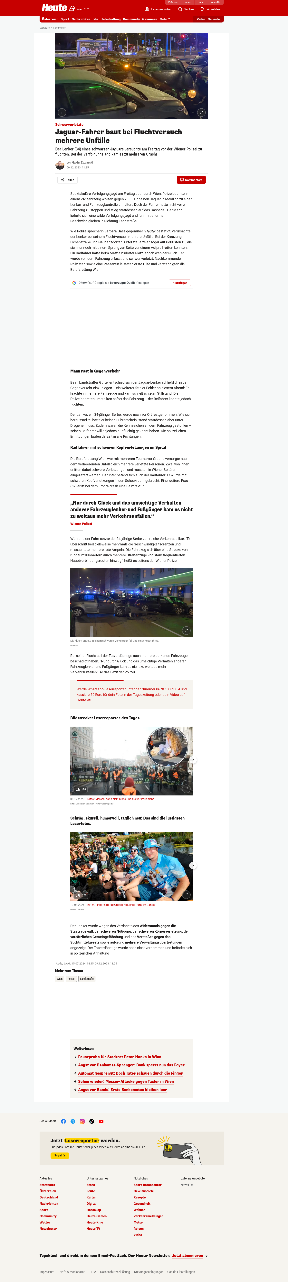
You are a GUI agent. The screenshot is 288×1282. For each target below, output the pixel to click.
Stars (91, 1185)
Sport (65, 19)
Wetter (45, 1222)
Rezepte (140, 1197)
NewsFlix (187, 1185)
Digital (92, 1204)
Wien (59, 979)
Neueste (213, 19)
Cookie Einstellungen (181, 1272)
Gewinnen (149, 19)
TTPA (92, 1272)
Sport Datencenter (148, 1185)
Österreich (50, 19)
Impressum (47, 1272)
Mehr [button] (163, 19)
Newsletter (48, 1229)
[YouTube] (101, 1121)
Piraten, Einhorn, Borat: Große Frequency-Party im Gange (120, 904)
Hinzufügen (179, 283)
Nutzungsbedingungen (148, 1272)
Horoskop (94, 1210)
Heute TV (93, 1229)
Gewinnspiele (144, 1191)
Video (201, 19)
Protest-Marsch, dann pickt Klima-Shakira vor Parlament (120, 799)
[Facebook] (63, 1121)
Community (131, 19)
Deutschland (49, 1197)
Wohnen (139, 1210)
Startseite (45, 27)
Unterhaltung (110, 19)
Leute (91, 1191)
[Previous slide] (70, 760)
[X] (73, 1121)
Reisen (139, 1229)
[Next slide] (193, 760)
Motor (138, 1222)
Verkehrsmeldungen (148, 1216)
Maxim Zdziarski (82, 163)
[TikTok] (91, 1121)
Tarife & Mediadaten (71, 1272)
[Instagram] (82, 1121)
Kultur (91, 1197)
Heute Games (97, 1216)
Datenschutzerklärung (115, 1272)
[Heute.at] (54, 7)
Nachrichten (49, 1204)
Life (95, 19)
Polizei (71, 979)
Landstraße (87, 979)
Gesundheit (142, 1204)
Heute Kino (95, 1222)
